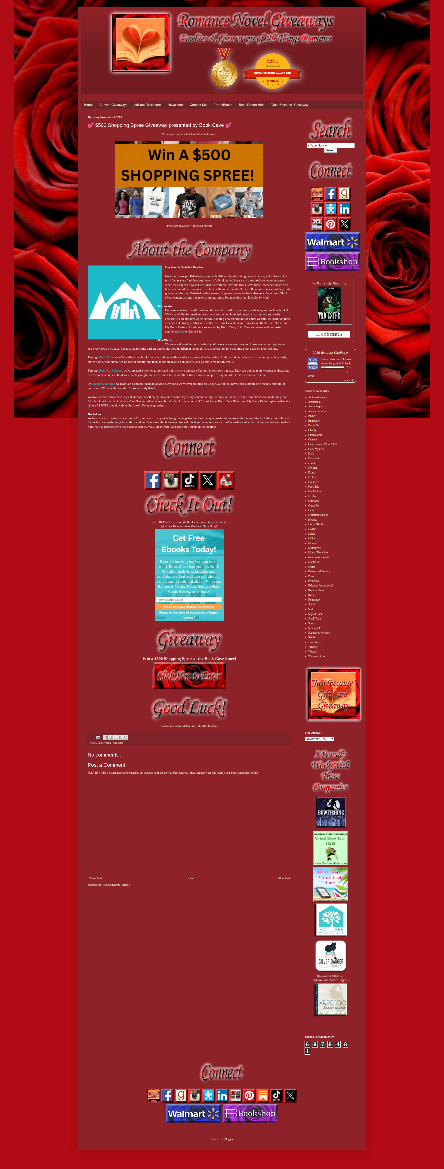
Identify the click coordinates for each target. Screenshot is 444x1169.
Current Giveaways (113, 105)
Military (312, 538)
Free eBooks (222, 105)
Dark (311, 453)
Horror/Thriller (316, 524)
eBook (311, 463)
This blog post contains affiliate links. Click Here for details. (189, 134)
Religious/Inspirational (320, 585)
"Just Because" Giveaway (289, 105)
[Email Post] (98, 737)
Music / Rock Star (318, 552)
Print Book (314, 581)
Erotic (311, 472)
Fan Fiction (314, 491)
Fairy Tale (313, 486)
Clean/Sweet (315, 434)
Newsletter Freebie (318, 557)
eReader (312, 467)
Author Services (317, 411)
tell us (254, 357)
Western (312, 651)
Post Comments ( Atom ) (116, 884)
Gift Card (118, 742)
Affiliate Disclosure (147, 105)
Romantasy (314, 599)
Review (312, 595)
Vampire (313, 646)
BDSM (312, 416)
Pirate (311, 576)
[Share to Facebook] (120, 737)
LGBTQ (313, 529)
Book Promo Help (252, 105)
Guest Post (314, 505)
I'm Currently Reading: (329, 283)
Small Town (314, 618)
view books (349, 380)
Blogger (228, 1139)
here (182, 331)
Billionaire (314, 420)
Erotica (312, 477)
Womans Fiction (317, 656)
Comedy (313, 439)
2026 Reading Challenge (330, 352)
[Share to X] (115, 737)
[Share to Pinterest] (125, 737)
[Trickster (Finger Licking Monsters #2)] (329, 322)
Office (311, 566)
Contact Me (198, 105)
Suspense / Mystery (319, 632)
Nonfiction (314, 562)
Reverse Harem (316, 590)
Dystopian (314, 458)
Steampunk (314, 628)
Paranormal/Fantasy (319, 571)
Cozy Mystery (316, 449)
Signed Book (315, 614)
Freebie (107, 742)
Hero (311, 510)
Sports (311, 623)
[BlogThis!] (110, 737)
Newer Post (95, 878)
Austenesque (315, 406)
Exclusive (313, 482)
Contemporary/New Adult (322, 444)
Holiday (312, 519)
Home (88, 105)
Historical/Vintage (318, 514)
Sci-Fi (311, 604)
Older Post (284, 878)
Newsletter (175, 105)
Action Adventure (318, 397)
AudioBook (314, 401)
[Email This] (105, 737)
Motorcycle (314, 547)
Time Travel (314, 642)
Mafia (311, 533)
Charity (312, 430)
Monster (313, 543)
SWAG (312, 637)
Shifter (312, 609)
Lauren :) (326, 359)
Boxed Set (314, 425)
